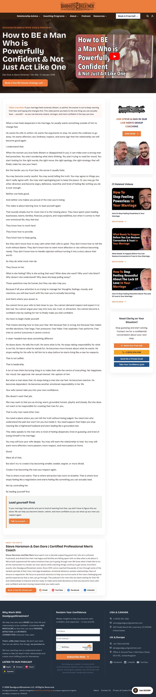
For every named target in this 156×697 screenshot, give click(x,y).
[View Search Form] (147, 16)
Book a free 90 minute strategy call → (25, 82)
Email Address (63, 638)
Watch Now (119, 221)
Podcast (86, 16)
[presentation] (131, 199)
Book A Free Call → (128, 16)
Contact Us (106, 690)
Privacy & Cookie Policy (123, 690)
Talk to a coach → (19, 521)
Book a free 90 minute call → (21, 590)
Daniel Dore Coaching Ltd (43, 690)
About (96, 690)
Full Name (61, 631)
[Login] (152, 16)
